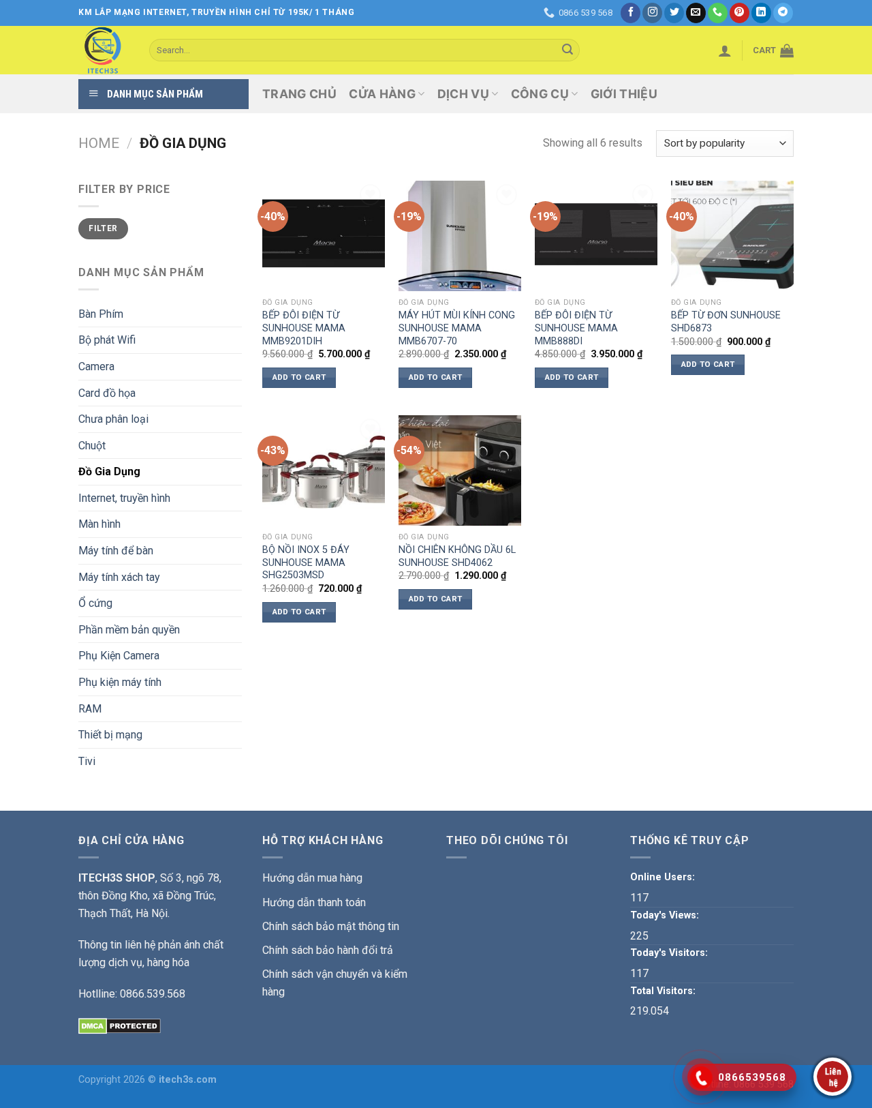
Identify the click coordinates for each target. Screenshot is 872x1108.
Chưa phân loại (113, 419)
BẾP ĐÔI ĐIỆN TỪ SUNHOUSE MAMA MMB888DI (576, 328)
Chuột (92, 445)
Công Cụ (540, 94)
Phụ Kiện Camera (118, 655)
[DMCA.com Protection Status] (119, 1025)
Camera (96, 366)
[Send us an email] (696, 13)
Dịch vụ (463, 94)
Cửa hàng (382, 94)
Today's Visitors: (670, 953)
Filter (103, 228)
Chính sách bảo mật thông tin (330, 926)
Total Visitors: (664, 991)
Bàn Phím (100, 314)
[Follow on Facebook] (630, 13)
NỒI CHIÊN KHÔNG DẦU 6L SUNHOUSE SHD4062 (457, 556)
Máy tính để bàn (115, 550)
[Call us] (718, 13)
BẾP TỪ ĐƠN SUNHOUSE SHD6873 (726, 322)
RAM (90, 708)
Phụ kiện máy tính (119, 682)
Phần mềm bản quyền (129, 629)
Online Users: (664, 877)
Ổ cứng (95, 603)
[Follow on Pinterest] (739, 13)
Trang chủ (299, 94)
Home (98, 143)
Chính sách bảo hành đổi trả (327, 950)
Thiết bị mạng (110, 734)
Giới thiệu (624, 94)
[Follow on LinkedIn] (761, 13)
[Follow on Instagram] (652, 13)
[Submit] (567, 50)
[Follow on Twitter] (674, 13)
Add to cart (299, 377)
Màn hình (99, 524)
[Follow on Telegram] (783, 13)
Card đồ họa (107, 392)
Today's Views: (666, 915)
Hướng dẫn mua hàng (312, 877)
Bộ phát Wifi (107, 339)
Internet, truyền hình (124, 498)
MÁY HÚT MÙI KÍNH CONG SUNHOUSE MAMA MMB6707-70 (457, 328)
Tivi (86, 761)
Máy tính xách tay (119, 577)
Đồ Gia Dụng (109, 471)
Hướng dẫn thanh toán (314, 902)
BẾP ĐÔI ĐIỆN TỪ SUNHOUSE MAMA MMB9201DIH (303, 328)
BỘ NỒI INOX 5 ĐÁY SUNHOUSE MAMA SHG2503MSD (305, 562)
